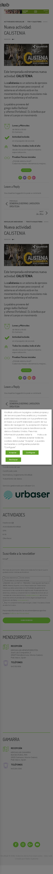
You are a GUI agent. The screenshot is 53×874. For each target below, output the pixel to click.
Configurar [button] (30, 452)
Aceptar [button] (12, 452)
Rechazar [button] (13, 460)
